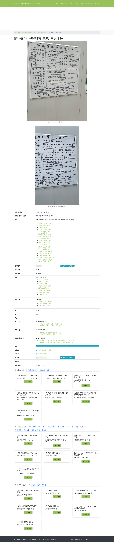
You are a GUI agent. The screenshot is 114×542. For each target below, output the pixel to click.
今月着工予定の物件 (85, 3)
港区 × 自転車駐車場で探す (46, 259)
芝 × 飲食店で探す (43, 233)
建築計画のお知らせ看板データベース (27, 3)
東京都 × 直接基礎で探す (45, 301)
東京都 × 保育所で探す (44, 246)
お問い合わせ (95, 3)
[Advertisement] (57, 18)
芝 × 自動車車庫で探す (44, 255)
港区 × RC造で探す (43, 292)
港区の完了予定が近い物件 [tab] (22, 485)
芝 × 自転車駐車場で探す (45, 261)
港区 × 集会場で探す (44, 242)
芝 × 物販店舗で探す (44, 238)
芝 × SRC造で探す (43, 289)
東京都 (40, 32)
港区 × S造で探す (43, 281)
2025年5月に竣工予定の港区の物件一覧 (50, 334)
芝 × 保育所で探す (43, 250)
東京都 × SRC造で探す (44, 285)
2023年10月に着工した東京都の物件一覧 (50, 324)
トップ (58, 3)
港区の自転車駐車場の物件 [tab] (39, 430)
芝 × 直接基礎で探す (44, 305)
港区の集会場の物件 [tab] (63, 427)
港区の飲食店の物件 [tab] (34, 427)
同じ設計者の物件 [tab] (33, 370)
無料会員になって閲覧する (67, 266)
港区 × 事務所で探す (44, 225)
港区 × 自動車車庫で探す (45, 253)
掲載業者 (63, 3)
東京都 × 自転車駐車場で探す (46, 257)
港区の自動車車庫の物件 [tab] (22, 430)
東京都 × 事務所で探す (44, 223)
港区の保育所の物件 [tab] (77, 427)
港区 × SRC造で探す (44, 287)
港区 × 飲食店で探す (44, 231)
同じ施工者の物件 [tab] (45, 370)
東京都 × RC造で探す (44, 290)
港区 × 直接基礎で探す (44, 303)
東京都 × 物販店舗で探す (45, 235)
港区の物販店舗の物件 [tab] (49, 427)
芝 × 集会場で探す (43, 244)
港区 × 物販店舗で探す (44, 237)
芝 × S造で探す (42, 283)
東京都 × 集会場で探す (44, 240)
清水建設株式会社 (42, 354)
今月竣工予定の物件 (72, 3)
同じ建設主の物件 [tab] (20, 370)
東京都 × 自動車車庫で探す (46, 251)
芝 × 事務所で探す (43, 227)
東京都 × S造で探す (44, 279)
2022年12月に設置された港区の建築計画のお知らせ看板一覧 (56, 342)
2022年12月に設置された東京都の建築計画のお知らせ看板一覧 (56, 340)
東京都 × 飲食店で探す (44, 229)
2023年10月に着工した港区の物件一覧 (50, 326)
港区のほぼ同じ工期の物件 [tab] (40, 485)
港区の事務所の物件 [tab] (20, 427)
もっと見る (28, 382)
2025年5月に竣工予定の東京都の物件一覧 (51, 332)
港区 (44, 32)
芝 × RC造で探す (43, 294)
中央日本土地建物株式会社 (44, 350)
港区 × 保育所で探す (44, 248)
